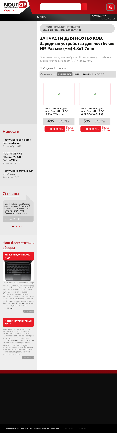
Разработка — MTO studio (75, 429)
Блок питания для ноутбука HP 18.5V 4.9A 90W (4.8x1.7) (92, 111)
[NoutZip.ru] (15, 7)
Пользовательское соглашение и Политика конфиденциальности (32, 429)
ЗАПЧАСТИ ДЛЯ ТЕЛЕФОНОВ (73, 408)
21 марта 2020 (29, 311)
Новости (11, 132)
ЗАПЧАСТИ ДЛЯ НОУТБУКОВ (73, 394)
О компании (48, 389)
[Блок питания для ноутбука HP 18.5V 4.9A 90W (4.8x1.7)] (95, 94)
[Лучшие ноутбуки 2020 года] (18, 270)
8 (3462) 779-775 (107, 19)
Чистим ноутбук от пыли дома (18, 322)
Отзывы (11, 194)
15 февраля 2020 (28, 357)
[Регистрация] (103, 7)
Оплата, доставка (50, 397)
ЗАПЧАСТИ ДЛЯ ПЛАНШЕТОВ (73, 401)
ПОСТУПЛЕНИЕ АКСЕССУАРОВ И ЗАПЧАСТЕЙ (13, 157)
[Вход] (98, 7)
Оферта (46, 401)
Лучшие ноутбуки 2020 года (17, 256)
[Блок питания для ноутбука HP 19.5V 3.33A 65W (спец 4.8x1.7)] (59, 94)
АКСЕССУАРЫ (72, 389)
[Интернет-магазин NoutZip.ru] (44, 27)
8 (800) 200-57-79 (100, 16)
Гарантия (46, 405)
